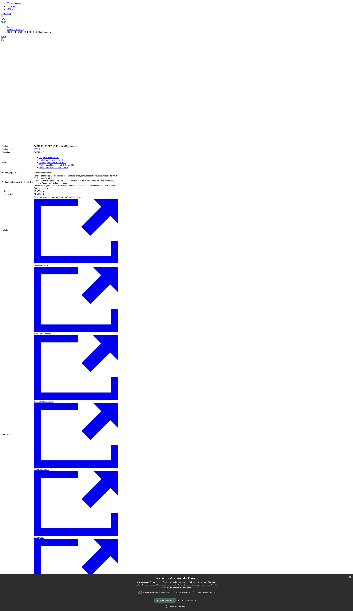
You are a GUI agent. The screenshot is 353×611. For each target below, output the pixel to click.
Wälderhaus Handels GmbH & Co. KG (56, 165)
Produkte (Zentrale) (15, 29)
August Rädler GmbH (49, 157)
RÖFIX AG (39, 152)
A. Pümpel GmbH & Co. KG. (52, 162)
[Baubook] (6, 14)
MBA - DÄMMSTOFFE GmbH (53, 167)
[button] (176, 606)
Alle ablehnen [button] (189, 600)
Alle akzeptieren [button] (165, 600)
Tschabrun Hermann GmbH (51, 160)
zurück (4, 37)
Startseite (10, 27)
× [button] (350, 577)
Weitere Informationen (182, 587)
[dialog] (176, 592)
